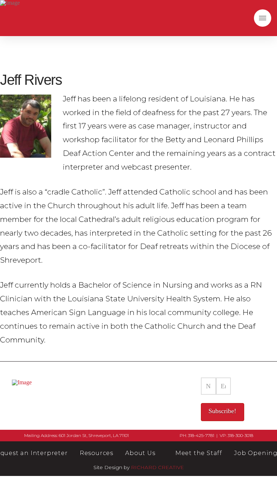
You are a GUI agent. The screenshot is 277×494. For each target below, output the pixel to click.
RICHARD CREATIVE (157, 467)
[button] (262, 18)
